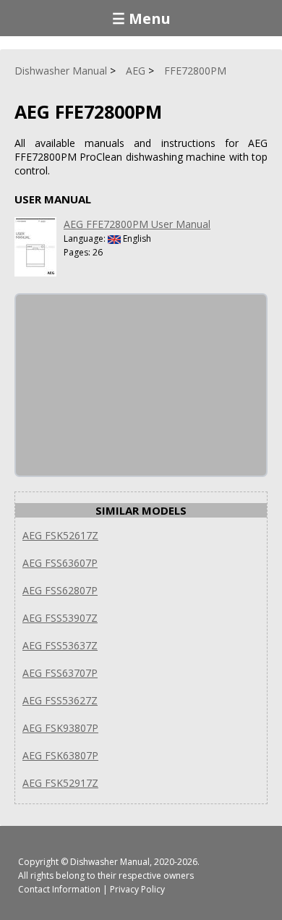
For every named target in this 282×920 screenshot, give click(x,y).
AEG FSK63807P (60, 755)
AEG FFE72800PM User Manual (137, 224)
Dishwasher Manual (110, 862)
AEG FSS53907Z (60, 618)
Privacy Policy (137, 889)
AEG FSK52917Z (60, 783)
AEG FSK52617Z (60, 535)
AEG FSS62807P (60, 590)
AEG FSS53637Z (60, 645)
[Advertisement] (124, 385)
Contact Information (59, 889)
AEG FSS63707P (60, 673)
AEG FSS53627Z (60, 700)
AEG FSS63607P (60, 563)
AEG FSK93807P (60, 728)
